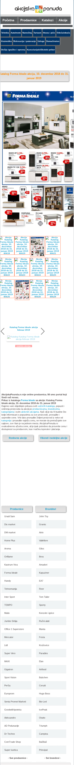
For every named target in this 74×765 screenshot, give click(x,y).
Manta (42, 629)
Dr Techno (9, 734)
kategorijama (7, 412)
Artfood (42, 669)
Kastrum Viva (11, 564)
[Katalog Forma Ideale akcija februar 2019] (23, 337)
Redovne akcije (18, 438)
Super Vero (9, 653)
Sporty (42, 605)
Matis (7, 613)
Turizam (37, 33)
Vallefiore (43, 540)
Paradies (43, 653)
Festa (42, 637)
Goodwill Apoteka (12, 709)
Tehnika (5, 33)
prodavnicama (39, 409)
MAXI (7, 661)
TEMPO (8, 605)
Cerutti (42, 685)
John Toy (43, 516)
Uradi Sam (9, 516)
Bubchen (43, 677)
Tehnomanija (10, 589)
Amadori (43, 564)
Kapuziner (44, 572)
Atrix (41, 532)
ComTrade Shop (12, 742)
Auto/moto (16, 33)
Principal (43, 750)
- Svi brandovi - (52, 758)
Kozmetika (6, 41)
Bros (41, 556)
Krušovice (44, 645)
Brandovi (50, 509)
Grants (42, 524)
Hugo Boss (44, 693)
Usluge (41, 41)
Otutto (42, 717)
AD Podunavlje (11, 726)
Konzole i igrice (46, 613)
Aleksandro (10, 717)
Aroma (7, 548)
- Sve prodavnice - (18, 758)
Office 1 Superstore (14, 629)
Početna (8, 20)
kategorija (6, 420)
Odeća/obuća (63, 33)
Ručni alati (44, 621)
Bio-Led (43, 701)
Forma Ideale (28, 400)
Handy (7, 581)
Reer (41, 589)
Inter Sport (9, 597)
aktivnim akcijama (30, 412)
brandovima (54, 409)
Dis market (9, 524)
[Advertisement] (36, 62)
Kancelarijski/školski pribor (41, 50)
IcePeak (43, 709)
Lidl (6, 645)
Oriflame (8, 556)
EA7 (41, 581)
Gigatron (8, 669)
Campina (43, 734)
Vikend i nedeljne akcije (53, 438)
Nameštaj (27, 33)
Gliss (41, 548)
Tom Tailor (44, 597)
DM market (9, 532)
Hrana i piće (49, 33)
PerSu (7, 685)
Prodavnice (28, 20)
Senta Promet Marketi (15, 701)
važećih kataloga (46, 406)
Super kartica (11, 750)
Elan (41, 661)
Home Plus (9, 540)
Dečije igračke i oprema (13, 50)
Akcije (63, 20)
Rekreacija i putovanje (24, 41)
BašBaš (43, 742)
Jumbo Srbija (10, 621)
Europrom (9, 693)
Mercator (8, 637)
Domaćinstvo (52, 41)
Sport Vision (10, 677)
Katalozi (47, 20)
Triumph (43, 726)
